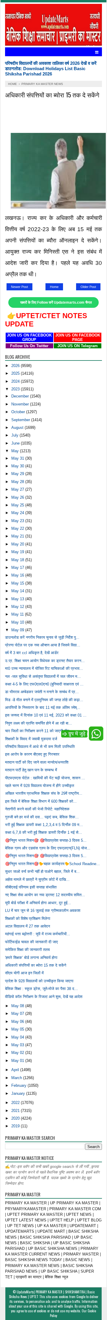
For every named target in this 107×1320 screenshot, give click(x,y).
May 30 (18, 466)
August (18, 427)
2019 (16, 1126)
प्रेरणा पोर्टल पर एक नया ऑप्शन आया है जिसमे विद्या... (42, 645)
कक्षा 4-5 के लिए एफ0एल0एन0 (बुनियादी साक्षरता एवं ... (44, 684)
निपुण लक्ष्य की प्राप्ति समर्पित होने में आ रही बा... (38, 723)
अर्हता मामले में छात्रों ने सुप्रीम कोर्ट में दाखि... (37, 879)
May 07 (18, 1013)
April (15, 1070)
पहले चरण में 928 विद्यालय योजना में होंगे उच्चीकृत (39, 785)
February (19, 1085)
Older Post (88, 287)
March (17, 1078)
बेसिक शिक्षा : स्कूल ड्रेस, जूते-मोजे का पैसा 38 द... (41, 988)
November (20, 404)
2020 (16, 1118)
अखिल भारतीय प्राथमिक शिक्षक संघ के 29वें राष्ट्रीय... (43, 793)
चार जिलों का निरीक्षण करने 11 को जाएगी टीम (37, 731)
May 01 (18, 1060)
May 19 (18, 552)
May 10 (18, 622)
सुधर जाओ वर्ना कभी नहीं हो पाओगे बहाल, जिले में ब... (42, 871)
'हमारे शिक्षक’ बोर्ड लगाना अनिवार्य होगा (31, 957)
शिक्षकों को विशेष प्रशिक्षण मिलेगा (27, 918)
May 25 (18, 505)
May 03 (18, 1045)
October (18, 412)
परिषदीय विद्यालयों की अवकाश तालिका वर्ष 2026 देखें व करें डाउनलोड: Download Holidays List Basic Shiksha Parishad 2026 (51, 68)
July (15, 435)
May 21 (18, 536)
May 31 (18, 458)
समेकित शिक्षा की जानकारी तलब (27, 949)
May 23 (18, 521)
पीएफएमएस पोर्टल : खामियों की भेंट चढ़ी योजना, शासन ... (45, 778)
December (20, 396)
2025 (16, 373)
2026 (16, 365)
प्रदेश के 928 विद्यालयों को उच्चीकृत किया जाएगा (39, 981)
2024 (16, 381)
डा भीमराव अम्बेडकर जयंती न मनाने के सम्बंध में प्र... (42, 692)
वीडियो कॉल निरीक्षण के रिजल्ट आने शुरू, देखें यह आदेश (43, 996)
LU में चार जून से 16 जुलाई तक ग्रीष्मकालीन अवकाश (42, 910)
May (15, 451)
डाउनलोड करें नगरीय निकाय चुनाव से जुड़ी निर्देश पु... (42, 637)
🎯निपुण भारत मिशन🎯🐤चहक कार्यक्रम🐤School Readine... (52, 864)
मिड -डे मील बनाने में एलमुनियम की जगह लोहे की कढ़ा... (44, 700)
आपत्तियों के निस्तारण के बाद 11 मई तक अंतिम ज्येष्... (42, 707)
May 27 (18, 489)
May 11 (18, 614)
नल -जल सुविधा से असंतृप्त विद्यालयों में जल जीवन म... (43, 676)
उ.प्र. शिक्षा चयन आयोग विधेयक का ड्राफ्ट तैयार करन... (45, 661)
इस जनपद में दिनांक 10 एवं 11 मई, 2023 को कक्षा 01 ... (45, 715)
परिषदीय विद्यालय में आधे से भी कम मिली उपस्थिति (40, 746)
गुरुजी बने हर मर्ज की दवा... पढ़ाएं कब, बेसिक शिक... (42, 817)
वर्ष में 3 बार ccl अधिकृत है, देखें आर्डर (32, 653)
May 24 (18, 513)
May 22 (18, 528)
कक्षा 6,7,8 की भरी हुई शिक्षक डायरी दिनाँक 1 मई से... (43, 832)
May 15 (18, 583)
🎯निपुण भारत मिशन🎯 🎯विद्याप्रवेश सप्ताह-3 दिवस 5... (45, 840)
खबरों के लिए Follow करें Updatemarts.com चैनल (56, 302)
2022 (16, 1102)
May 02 (18, 1052)
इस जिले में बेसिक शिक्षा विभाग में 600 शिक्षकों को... (41, 801)
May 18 (18, 560)
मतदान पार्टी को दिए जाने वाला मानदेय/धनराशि (36, 762)
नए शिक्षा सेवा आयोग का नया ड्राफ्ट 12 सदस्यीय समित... (45, 895)
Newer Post (19, 287)
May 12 (18, 606)
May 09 (18, 630)
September (21, 420)
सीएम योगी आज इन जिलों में (24, 973)
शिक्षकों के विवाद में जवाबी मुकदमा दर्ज (31, 739)
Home (54, 287)
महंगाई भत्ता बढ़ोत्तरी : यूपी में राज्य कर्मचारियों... (37, 934)
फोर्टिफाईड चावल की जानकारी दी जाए (31, 942)
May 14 (18, 591)
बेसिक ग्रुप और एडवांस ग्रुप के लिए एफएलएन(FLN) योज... (47, 848)
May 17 (18, 567)
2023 (16, 389)
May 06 (18, 1021)
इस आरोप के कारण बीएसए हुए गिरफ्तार (32, 754)
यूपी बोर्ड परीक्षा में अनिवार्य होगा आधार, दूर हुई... (38, 903)
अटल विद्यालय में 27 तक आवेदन (27, 926)
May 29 (18, 473)
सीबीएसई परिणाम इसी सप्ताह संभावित (30, 887)
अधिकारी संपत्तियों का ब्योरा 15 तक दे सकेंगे (35, 965)
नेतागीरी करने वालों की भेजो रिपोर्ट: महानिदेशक (37, 809)
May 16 (18, 575)
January (18, 1093)
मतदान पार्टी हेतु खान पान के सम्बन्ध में (31, 770)
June (16, 443)
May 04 (18, 1037)
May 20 (18, 544)
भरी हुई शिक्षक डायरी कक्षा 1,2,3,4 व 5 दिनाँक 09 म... (44, 824)
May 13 (18, 599)
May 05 (18, 1029)
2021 (16, 1110)
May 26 (18, 497)
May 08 (18, 1006)
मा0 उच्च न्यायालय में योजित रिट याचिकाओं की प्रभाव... (44, 668)
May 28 (18, 481)
